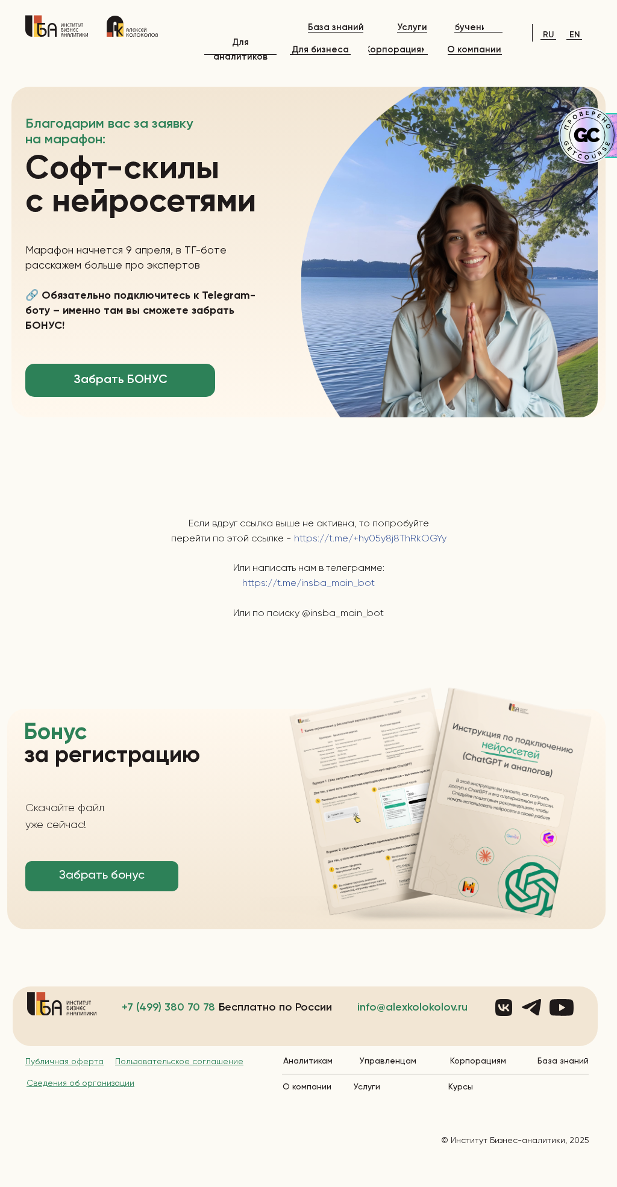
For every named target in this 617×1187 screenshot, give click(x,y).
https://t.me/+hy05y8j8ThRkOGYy (369, 539)
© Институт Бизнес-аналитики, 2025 (515, 1140)
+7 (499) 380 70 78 (168, 1007)
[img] (56, 26)
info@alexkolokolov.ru (412, 1007)
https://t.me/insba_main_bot (308, 583)
